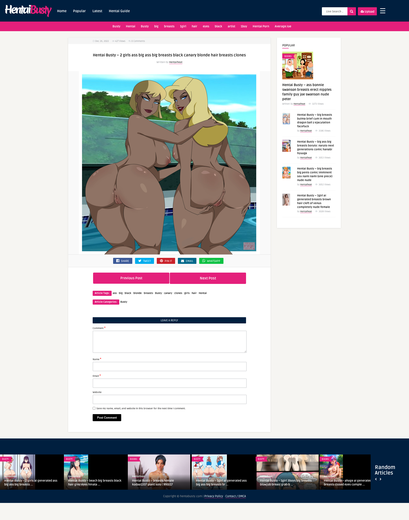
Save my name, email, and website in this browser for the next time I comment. (141, 408)
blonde (137, 293)
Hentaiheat (175, 62)
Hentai (130, 26)
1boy (244, 26)
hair (194, 26)
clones (178, 293)
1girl (183, 26)
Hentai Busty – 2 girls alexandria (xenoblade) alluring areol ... (346, 482)
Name (97, 359)
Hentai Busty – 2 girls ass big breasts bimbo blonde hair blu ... (157, 482)
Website (97, 392)
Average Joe (283, 26)
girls (187, 293)
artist (231, 26)
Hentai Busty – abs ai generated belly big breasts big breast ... (30, 482)
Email (97, 376)
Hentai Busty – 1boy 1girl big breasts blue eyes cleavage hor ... (285, 482)
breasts (169, 26)
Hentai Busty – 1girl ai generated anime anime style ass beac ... (223, 482)
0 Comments (138, 41)
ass (115, 293)
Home (61, 11)
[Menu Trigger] (383, 11)
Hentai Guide (119, 11)
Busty (116, 26)
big (156, 26)
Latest (97, 11)
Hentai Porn (261, 26)
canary (168, 293)
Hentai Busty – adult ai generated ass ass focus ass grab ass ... (94, 482)
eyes (206, 26)
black (218, 26)
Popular (79, 11)
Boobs (288, 56)
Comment (99, 328)
